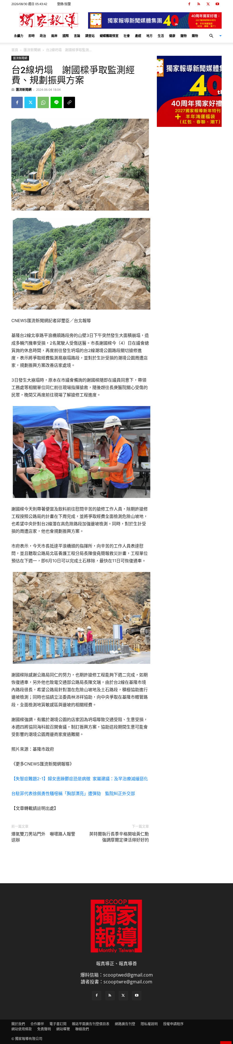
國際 (66, 36)
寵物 (183, 36)
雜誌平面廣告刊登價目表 (90, 1024)
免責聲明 (44, 1029)
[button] (213, 36)
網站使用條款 (21, 1029)
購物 (195, 36)
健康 (172, 36)
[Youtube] (217, 4)
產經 (138, 36)
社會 (127, 36)
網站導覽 (63, 1029)
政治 (43, 36)
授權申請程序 (173, 1024)
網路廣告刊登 (125, 1024)
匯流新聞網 (32, 50)
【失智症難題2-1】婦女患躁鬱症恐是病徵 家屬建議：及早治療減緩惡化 (79, 778)
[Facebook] (189, 4)
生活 (161, 36)
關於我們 (18, 1024)
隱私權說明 (149, 1024)
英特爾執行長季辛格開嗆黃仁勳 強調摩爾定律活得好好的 (119, 837)
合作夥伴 (37, 1024)
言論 (77, 36)
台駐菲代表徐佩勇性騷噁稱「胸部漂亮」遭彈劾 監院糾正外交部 (73, 793)
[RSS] (198, 4)
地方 (149, 36)
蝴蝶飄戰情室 (109, 36)
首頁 (14, 50)
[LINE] (56, 102)
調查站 (90, 36)
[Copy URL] (69, 102)
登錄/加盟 (64, 4)
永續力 (18, 36)
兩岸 (54, 36)
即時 (31, 36)
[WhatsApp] (43, 102)
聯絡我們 (82, 1029)
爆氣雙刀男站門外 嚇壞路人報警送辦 (43, 837)
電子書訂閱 (57, 1024)
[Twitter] (208, 4)
